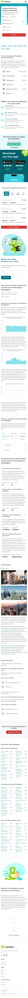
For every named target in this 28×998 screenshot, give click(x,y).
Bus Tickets (14, 918)
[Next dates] (25, 193)
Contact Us (3, 982)
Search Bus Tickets (14, 732)
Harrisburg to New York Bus (19, 758)
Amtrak (3, 647)
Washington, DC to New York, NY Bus (5, 840)
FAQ (25, 46)
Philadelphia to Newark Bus (19, 773)
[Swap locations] (23, 21)
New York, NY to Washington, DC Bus (19, 851)
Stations (8, 48)
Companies (3, 984)
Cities (3, 48)
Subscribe (6, 277)
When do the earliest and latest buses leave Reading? (11, 515)
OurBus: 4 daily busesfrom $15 (8, 294)
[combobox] (14, 20)
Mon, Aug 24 (7, 26)
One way (6, 16)
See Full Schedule (14, 227)
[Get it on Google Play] (19, 162)
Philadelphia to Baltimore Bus (4, 775)
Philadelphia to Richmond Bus (19, 794)
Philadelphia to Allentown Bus (19, 752)
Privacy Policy (3, 991)
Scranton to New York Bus (4, 752)
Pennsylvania (14, 926)
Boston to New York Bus (4, 824)
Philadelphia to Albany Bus (4, 808)
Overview (10, 46)
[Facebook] (4, 955)
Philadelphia (14, 931)
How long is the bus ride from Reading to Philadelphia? (12, 490)
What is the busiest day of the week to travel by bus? (11, 534)
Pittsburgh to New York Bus (5, 758)
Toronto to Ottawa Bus (5, 834)
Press (2, 974)
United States (14, 922)
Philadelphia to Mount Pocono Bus (5, 791)
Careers (2, 976)
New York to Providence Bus (4, 847)
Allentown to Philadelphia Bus (19, 770)
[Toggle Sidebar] (26, 1)
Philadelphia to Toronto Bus (4, 814)
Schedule (4, 46)
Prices (15, 46)
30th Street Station (13, 647)
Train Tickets (3, 964)
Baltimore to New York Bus (19, 824)
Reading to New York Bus (19, 776)
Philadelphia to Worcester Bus (19, 791)
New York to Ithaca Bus (5, 827)
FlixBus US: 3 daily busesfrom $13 (9, 292)
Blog (2, 972)
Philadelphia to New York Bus (4, 778)
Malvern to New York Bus (19, 755)
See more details (5, 296)
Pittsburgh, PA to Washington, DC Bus (19, 762)
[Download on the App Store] (8, 162)
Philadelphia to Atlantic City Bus (4, 811)
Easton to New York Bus (4, 762)
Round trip (13, 16)
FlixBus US (4, 436)
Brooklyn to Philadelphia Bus (21, 844)
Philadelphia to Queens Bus (20, 801)
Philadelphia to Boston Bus (4, 755)
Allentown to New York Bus (4, 765)
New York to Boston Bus (3, 837)
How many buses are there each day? (11, 468)
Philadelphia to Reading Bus (4, 794)
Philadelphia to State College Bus (19, 808)
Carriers (20, 46)
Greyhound (20, 645)
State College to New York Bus (4, 768)
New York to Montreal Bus (18, 827)
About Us (3, 970)
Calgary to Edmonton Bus (19, 834)
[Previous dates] (2, 193)
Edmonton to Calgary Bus (18, 830)
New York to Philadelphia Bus (4, 830)
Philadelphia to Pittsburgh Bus (4, 798)
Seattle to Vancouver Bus (19, 847)
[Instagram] (1, 955)
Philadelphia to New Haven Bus (19, 798)
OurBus (4, 439)
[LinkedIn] (6, 955)
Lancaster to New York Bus (20, 766)
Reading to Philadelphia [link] (14, 935)
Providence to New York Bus (20, 840)
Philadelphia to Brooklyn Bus (6, 771)
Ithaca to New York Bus (20, 837)
